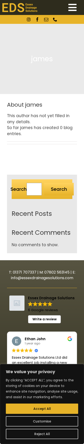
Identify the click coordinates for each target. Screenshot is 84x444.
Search (18, 189)
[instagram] (29, 19)
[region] (42, 404)
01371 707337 (24, 272)
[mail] (46, 19)
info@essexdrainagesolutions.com (42, 278)
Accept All (42, 408)
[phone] (55, 19)
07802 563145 (57, 272)
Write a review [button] (44, 319)
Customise (42, 421)
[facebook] (37, 19)
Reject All (42, 434)
